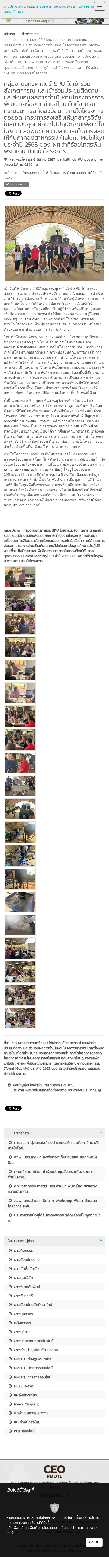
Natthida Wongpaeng (80, 159)
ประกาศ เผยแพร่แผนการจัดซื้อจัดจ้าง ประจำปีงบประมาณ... (55, 1090)
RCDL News (23, 1386)
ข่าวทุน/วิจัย (23, 1277)
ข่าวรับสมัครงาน (26, 1259)
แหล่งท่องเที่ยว (25, 1395)
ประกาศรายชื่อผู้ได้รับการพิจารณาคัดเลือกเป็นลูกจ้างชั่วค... (54, 1217)
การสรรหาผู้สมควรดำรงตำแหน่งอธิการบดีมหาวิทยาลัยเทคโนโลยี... (54, 1145)
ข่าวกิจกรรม (23, 1250)
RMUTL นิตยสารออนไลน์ (33, 1368)
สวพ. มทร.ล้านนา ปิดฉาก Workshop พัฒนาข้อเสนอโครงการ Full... (52, 1203)
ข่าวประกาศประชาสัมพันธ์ (33, 1341)
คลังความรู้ (22, 1323)
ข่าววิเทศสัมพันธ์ (26, 1287)
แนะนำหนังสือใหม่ (26, 1422)
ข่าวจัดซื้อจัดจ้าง (26, 1269)
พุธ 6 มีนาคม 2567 (41, 159)
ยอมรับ (94, 1542)
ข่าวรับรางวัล (24, 1296)
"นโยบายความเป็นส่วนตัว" (59, 1527)
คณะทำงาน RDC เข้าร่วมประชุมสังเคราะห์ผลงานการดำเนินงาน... (52, 1174)
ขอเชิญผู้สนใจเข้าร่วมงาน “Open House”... (42, 1085)
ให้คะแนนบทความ (16, 184)
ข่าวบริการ (22, 1332)
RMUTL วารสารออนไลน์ (32, 1377)
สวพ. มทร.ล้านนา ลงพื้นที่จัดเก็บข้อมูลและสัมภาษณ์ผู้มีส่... (52, 1159)
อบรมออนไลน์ (24, 1431)
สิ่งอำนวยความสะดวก (30, 1413)
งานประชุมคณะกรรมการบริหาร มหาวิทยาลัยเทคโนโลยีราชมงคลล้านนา (49, 9)
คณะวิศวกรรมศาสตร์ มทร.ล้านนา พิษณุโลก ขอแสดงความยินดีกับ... (52, 1188)
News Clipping (26, 1404)
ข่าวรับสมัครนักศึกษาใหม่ (32, 1304)
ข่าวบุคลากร (23, 1314)
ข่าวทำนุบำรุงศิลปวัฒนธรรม (35, 1350)
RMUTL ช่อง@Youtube (32, 1359)
